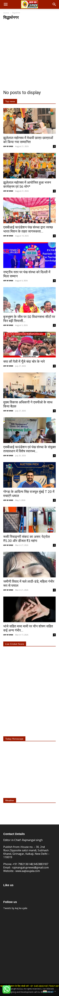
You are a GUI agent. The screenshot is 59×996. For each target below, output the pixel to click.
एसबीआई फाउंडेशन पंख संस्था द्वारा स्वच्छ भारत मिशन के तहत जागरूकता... (28, 229)
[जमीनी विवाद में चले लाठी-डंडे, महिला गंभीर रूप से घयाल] (29, 564)
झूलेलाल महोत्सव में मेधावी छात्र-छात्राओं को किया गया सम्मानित (28, 140)
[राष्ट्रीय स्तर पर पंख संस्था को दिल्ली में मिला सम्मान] (29, 255)
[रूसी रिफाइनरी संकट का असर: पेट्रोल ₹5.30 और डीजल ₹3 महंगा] (29, 520)
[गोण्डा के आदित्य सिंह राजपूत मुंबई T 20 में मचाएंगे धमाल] (29, 475)
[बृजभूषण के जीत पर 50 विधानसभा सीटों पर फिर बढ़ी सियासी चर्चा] (29, 300)
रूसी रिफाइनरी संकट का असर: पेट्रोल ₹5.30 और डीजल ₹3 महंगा (26, 539)
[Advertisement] (29, 51)
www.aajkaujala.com (27, 871)
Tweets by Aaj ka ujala (15, 908)
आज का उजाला (8, 146)
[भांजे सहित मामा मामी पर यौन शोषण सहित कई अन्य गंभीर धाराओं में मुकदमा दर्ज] (29, 609)
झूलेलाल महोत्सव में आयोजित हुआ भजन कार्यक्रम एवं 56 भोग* (27, 185)
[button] (5, 4)
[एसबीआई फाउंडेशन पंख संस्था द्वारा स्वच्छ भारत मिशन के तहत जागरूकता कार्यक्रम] (29, 210)
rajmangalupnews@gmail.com (30, 867)
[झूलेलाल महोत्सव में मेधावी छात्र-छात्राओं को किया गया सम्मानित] (29, 121)
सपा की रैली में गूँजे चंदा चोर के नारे (24, 362)
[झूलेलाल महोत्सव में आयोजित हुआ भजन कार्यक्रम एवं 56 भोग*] (29, 166)
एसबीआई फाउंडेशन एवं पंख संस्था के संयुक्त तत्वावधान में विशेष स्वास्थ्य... (29, 449)
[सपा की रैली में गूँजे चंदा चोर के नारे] (29, 344)
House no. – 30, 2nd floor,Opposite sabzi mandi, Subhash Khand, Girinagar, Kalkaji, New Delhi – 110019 (26, 852)
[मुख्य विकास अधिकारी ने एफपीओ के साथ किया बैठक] (29, 385)
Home (6, 12)
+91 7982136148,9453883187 (30, 864)
